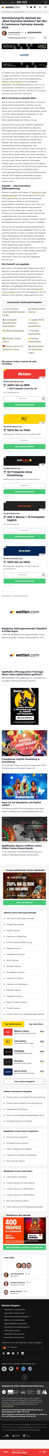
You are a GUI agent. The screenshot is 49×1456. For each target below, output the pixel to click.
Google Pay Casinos (15, 924)
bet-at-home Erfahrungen (24, 1073)
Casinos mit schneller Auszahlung (21, 1155)
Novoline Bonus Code (12, 513)
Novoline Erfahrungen (23, 1063)
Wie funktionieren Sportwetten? (16, 1316)
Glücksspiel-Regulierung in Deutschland (9, 323)
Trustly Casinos (13, 1008)
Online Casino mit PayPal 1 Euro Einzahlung (26, 1097)
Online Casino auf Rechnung (19, 942)
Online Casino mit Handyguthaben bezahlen (26, 1014)
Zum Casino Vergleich (24, 1081)
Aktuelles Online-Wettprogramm (17, 1327)
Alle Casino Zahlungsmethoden (20, 918)
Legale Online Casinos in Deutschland (36, 323)
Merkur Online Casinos (12, 81)
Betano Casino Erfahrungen (25, 1033)
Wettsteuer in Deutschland (14, 1310)
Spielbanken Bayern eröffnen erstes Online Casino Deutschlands (22, 847)
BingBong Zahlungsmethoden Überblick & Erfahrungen (24, 630)
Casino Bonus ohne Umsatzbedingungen (25, 1207)
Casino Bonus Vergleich (17, 1177)
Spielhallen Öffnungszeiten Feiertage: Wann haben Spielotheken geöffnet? (23, 673)
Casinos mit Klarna (15, 978)
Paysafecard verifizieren (17, 1109)
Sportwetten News (18, 12)
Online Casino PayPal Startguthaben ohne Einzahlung (26, 1115)
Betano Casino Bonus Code (14, 381)
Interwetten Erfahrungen (24, 1043)
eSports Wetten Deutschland (15, 1323)
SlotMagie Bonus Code (12, 468)
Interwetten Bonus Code (13, 426)
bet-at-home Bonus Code (13, 558)
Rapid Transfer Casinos (17, 1002)
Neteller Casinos (14, 990)
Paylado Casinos (14, 948)
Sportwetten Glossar (12, 1330)
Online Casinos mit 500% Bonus (21, 1195)
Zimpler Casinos (14, 966)
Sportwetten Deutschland (14, 1337)
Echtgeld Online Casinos (17, 1143)
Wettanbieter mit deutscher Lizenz (36, 349)
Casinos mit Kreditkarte (17, 984)
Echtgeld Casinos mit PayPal (19, 1121)
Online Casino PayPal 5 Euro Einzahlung (24, 1103)
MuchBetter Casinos (15, 972)
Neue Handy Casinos (16, 1161)
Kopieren (43, 398)
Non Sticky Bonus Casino (17, 1201)
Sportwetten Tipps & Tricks (14, 1313)
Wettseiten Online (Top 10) (14, 1334)
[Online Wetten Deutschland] (11, 7)
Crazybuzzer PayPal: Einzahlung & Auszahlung (20, 760)
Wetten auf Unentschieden (14, 1320)
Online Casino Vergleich (17, 1137)
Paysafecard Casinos (16, 954)
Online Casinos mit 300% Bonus (21, 1189)
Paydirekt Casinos (14, 996)
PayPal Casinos (13, 930)
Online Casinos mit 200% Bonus (21, 1183)
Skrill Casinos (12, 960)
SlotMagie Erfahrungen (23, 1053)
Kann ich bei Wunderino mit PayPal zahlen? (21, 804)
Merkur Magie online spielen (19, 1149)
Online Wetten (6, 12)
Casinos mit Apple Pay (16, 936)
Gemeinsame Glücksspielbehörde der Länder (13, 312)
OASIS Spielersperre (14, 331)
